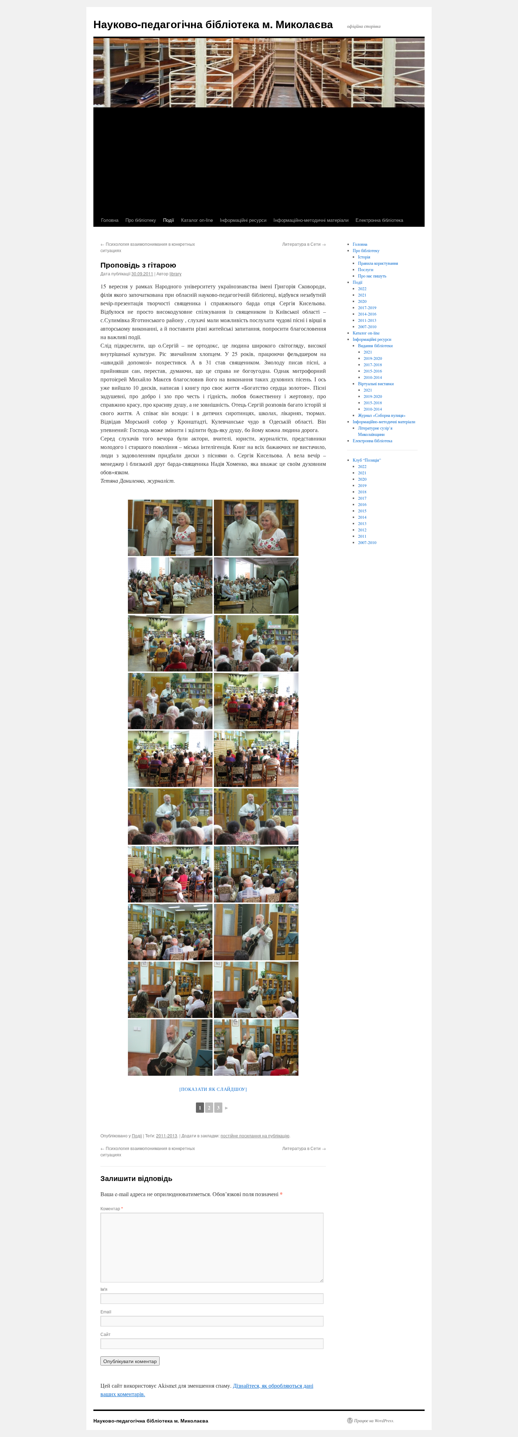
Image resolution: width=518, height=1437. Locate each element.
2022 (362, 288)
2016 (362, 504)
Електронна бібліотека (379, 220)
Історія (364, 257)
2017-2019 (367, 307)
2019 (362, 485)
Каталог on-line (197, 220)
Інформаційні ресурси (243, 220)
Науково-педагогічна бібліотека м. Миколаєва (213, 23)
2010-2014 (373, 377)
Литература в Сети (304, 244)
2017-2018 (373, 364)
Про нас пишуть (372, 276)
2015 (362, 510)
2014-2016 (367, 314)
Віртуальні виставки (376, 383)
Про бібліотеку (140, 220)
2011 (362, 536)
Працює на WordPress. (374, 1420)
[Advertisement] (259, 160)
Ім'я (103, 1289)
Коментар (111, 1208)
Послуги (365, 269)
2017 (362, 498)
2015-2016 (373, 371)
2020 (362, 301)
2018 (362, 491)
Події (168, 220)
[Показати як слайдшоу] (213, 1089)
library (175, 273)
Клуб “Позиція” (367, 460)
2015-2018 (373, 402)
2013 (362, 523)
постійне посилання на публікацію (255, 1135)
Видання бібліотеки (375, 345)
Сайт (105, 1334)
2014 (362, 517)
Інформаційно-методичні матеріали (311, 220)
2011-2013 (166, 1135)
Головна (109, 220)
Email (105, 1311)
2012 (362, 529)
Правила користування (378, 263)
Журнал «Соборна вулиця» (382, 415)
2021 (362, 295)
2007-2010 (367, 326)
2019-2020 (373, 358)
